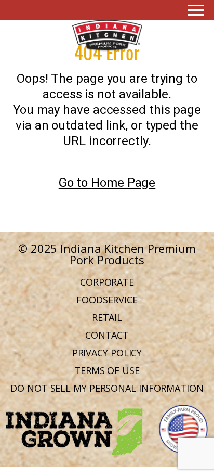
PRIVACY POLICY (107, 352)
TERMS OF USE (107, 370)
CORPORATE (107, 282)
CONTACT (107, 335)
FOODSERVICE (107, 299)
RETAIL (107, 317)
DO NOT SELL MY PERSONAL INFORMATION (107, 388)
